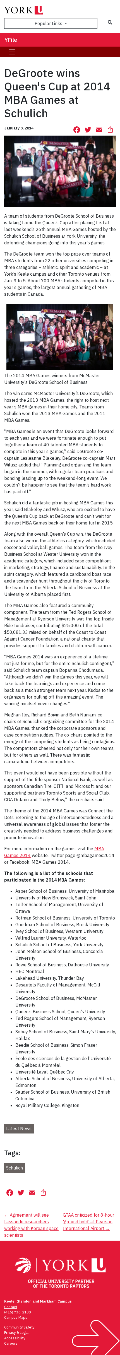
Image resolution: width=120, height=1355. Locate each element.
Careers (11, 1343)
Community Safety (19, 1327)
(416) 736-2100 (17, 1312)
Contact (10, 1307)
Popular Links (49, 23)
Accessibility (14, 1338)
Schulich (14, 1168)
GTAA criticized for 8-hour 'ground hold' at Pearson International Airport (88, 1221)
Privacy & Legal (16, 1332)
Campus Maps (15, 1317)
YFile (10, 40)
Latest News (19, 1129)
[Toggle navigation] (12, 52)
